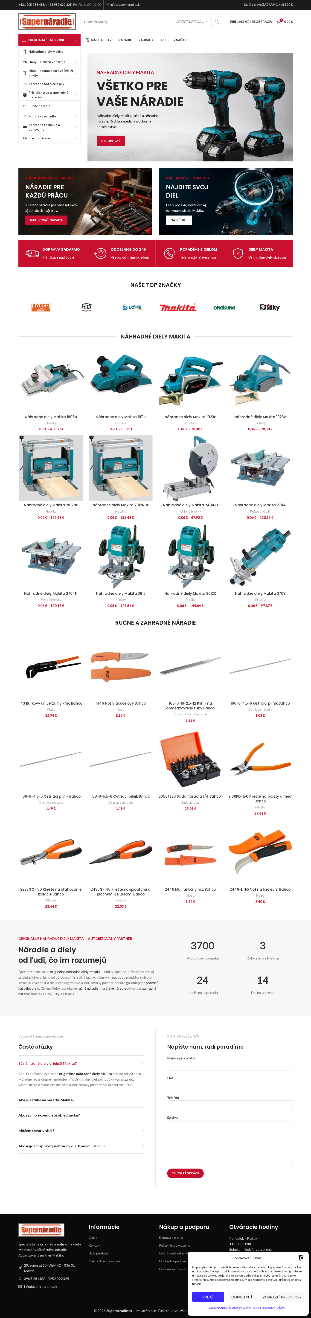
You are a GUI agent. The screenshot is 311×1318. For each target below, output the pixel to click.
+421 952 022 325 (59, 4)
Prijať (208, 1297)
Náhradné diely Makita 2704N (51, 593)
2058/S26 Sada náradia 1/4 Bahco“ (190, 796)
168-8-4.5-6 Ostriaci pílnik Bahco (260, 703)
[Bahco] (41, 307)
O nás (93, 1237)
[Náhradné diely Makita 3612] (120, 556)
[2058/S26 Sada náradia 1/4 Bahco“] (190, 759)
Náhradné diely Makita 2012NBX (121, 505)
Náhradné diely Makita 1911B (120, 416)
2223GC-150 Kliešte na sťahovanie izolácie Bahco (50, 892)
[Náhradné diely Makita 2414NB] (190, 468)
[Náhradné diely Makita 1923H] (260, 379)
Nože (121, 709)
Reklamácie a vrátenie (174, 1245)
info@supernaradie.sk (125, 4)
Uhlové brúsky (190, 511)
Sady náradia (190, 802)
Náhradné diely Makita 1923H (260, 416)
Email (171, 1078)
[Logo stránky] (47, 21)
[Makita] (178, 307)
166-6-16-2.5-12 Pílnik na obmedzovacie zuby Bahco (190, 706)
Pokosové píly (260, 511)
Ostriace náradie (260, 709)
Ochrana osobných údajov (269, 1307)
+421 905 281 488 (31, 4)
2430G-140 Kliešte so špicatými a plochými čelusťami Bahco (121, 892)
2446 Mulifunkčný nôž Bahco (190, 889)
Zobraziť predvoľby (282, 1297)
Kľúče (51, 709)
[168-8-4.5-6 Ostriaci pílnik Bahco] (260, 666)
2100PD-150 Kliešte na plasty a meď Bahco (260, 799)
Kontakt (95, 1245)
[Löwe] (133, 307)
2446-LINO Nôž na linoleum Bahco (260, 889)
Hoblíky (51, 423)
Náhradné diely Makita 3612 (120, 593)
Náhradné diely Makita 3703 (260, 593)
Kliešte (260, 807)
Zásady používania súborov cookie (230, 1307)
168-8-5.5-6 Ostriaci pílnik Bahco (120, 796)
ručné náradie (88, 988)
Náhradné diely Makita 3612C (190, 593)
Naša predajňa (99, 1253)
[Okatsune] (224, 307)
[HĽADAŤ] (217, 22)
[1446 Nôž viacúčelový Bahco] (120, 666)
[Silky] (270, 307)
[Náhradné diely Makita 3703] (260, 556)
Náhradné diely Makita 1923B (190, 416)
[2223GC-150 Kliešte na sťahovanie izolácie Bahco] (51, 852)
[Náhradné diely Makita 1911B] (120, 379)
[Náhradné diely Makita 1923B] (190, 379)
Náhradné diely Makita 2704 (260, 505)
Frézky (121, 599)
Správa (172, 1117)
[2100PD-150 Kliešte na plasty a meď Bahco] (260, 759)
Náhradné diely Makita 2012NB (51, 505)
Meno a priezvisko (181, 1058)
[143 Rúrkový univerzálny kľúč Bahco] (51, 666)
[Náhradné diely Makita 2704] (260, 468)
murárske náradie (113, 988)
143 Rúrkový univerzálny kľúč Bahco (50, 703)
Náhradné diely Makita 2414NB (190, 505)
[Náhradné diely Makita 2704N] (51, 556)
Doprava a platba (171, 1237)
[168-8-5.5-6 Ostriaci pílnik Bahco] (120, 759)
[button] (301, 1258)
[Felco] (87, 307)
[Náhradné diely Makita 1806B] (51, 379)
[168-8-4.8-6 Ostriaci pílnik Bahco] (51, 759)
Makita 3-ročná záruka (104, 1261)
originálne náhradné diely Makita (75, 972)
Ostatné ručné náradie (190, 714)
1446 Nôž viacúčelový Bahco (121, 703)
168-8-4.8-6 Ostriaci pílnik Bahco (51, 796)
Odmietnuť (242, 1297)
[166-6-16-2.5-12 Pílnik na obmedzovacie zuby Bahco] (190, 666)
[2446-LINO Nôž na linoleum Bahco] (260, 852)
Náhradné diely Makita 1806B (51, 416)
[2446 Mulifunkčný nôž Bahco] (190, 852)
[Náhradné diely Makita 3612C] (190, 556)
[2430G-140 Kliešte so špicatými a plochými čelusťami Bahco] (120, 852)
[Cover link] (85, 201)
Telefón (173, 1098)
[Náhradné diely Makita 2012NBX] (120, 468)
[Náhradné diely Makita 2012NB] (51, 468)
